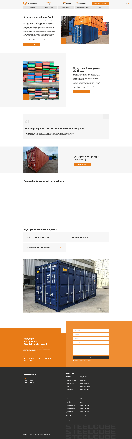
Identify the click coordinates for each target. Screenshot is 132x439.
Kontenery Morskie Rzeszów (83, 402)
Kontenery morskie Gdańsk (84, 389)
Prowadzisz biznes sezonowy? (100, 3)
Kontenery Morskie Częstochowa (69, 402)
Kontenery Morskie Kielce (84, 408)
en (126, 3)
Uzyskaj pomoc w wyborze (32, 44)
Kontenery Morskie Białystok (69, 397)
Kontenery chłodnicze (66, 7)
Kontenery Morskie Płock (84, 405)
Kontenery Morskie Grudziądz (69, 412)
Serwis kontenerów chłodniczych (83, 7)
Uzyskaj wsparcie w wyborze (81, 91)
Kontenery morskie (48, 7)
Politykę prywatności (87, 360)
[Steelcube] (31, 3)
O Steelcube (31, 7)
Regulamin (80, 360)
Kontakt (100, 7)
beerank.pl (48, 434)
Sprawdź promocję (82, 164)
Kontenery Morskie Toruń (70, 408)
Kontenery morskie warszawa (69, 390)
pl (128, 3)
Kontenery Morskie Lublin (70, 393)
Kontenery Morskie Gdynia (84, 393)
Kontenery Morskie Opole (84, 411)
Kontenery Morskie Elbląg (70, 405)
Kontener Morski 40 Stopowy (83, 377)
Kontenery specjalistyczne (84, 383)
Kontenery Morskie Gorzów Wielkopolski (84, 416)
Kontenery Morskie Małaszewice (69, 416)
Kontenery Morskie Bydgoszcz (83, 397)
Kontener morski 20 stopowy (71, 380)
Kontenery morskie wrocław (85, 386)
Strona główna (26, 14)
